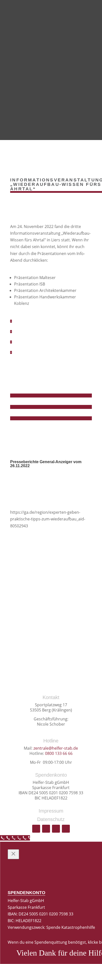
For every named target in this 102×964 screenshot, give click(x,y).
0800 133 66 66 (59, 753)
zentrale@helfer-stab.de (55, 748)
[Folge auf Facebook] (46, 829)
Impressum (51, 811)
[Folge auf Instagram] (56, 829)
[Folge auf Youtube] (36, 829)
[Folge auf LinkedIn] (66, 829)
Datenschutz (51, 819)
